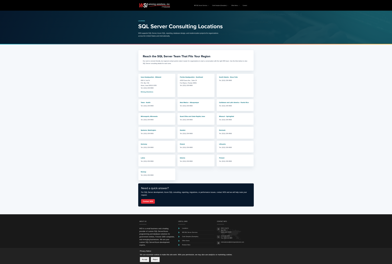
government (143, 237)
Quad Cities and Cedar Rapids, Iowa (192, 116)
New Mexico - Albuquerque (189, 102)
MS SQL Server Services (200, 6)
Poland (182, 144)
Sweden (182, 130)
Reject (155, 259)
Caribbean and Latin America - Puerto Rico (234, 102)
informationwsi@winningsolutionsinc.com (232, 242)
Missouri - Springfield (226, 116)
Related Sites (186, 245)
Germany (144, 144)
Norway (143, 172)
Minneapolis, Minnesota (149, 116)
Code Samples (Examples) (219, 6)
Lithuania (222, 144)
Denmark (222, 130)
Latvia (143, 158)
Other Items (234, 6)
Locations (185, 228)
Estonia (182, 158)
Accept (144, 259)
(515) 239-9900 (225, 236)
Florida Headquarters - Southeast (191, 77)
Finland (221, 158)
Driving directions (147, 92)
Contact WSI (148, 201)
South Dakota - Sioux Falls (228, 77)
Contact (245, 6)
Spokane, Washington (148, 130)
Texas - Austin (145, 102)
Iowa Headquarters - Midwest (151, 77)
